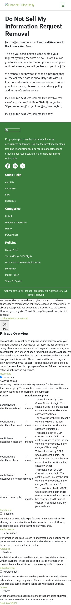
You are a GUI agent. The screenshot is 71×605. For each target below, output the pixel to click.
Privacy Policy (12, 275)
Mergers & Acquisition (16, 222)
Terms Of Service (13, 281)
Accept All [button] (22, 318)
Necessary (8, 377)
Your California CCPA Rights (18, 256)
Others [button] (3, 587)
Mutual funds (11, 235)
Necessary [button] (5, 373)
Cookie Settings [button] (8, 318)
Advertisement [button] (8, 568)
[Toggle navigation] (63, 5)
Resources (10, 201)
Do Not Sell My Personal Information (22, 262)
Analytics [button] (5, 548)
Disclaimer (10, 268)
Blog (7, 194)
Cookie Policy (11, 250)
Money (8, 228)
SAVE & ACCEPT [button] (8, 603)
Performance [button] (7, 529)
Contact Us (10, 188)
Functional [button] (5, 510)
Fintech (8, 216)
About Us (9, 182)
